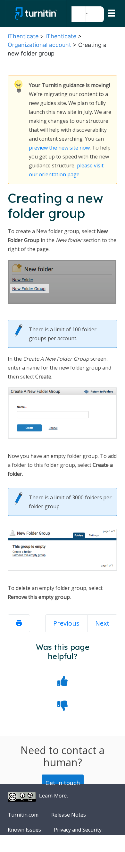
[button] (78, 14)
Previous (66, 623)
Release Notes (68, 814)
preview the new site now (59, 147)
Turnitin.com (23, 814)
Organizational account (39, 44)
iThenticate (23, 36)
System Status (25, 844)
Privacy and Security (78, 829)
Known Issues (24, 829)
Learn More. (53, 795)
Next (102, 623)
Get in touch (63, 783)
